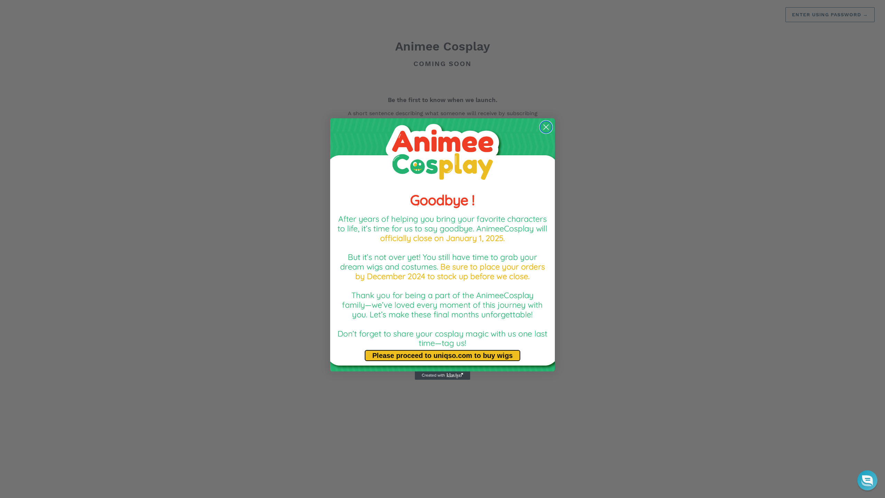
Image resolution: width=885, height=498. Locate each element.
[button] (867, 480)
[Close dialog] (546, 127)
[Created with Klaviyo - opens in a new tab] (442, 375)
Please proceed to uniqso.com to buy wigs (442, 355)
